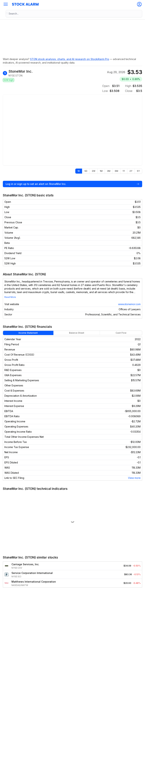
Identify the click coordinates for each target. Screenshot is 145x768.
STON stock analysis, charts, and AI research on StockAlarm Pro (69, 59)
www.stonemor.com (129, 304)
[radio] (78, 171)
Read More (10, 297)
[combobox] (74, 13)
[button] (5, 4)
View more (134, 477)
